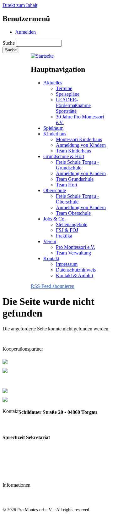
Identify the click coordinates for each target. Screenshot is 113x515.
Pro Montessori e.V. (75, 247)
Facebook (13, 473)
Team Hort (66, 184)
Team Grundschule (75, 179)
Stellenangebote (71, 224)
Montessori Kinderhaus (79, 139)
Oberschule (54, 190)
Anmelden (25, 32)
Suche (9, 43)
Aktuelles (52, 82)
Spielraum (53, 128)
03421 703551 (17, 424)
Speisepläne (67, 94)
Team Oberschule (73, 213)
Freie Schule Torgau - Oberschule (77, 198)
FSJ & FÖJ (67, 230)
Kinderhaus (54, 133)
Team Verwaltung (73, 252)
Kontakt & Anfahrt (74, 275)
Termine (64, 88)
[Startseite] (42, 56)
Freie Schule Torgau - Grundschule (77, 164)
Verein (49, 241)
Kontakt (51, 258)
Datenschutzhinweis (76, 269)
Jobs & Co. (54, 218)
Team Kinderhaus (73, 150)
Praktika (64, 235)
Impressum (67, 264)
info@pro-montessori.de (28, 460)
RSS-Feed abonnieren (52, 286)
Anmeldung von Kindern (81, 145)
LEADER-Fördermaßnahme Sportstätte (73, 105)
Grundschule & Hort (63, 156)
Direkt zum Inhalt (20, 5)
